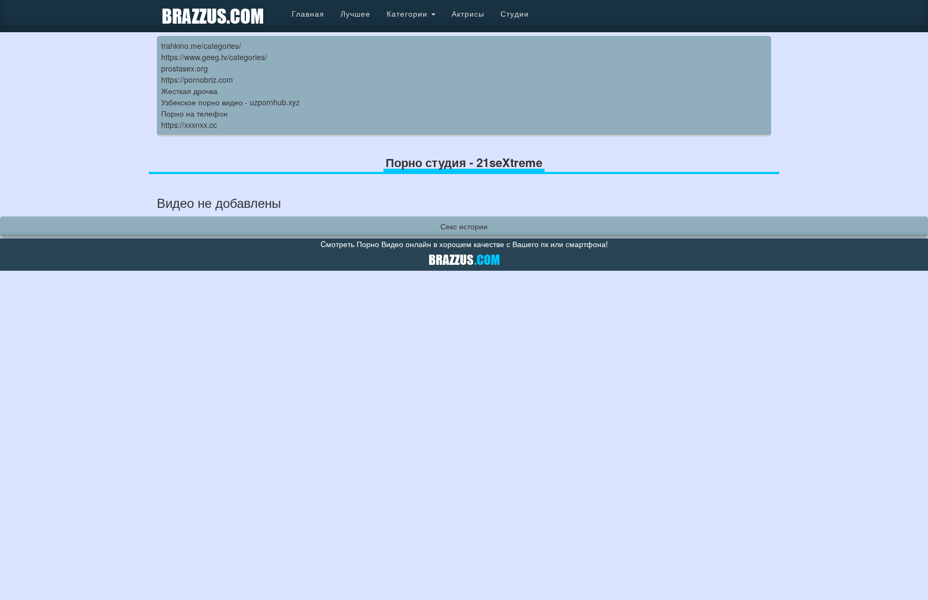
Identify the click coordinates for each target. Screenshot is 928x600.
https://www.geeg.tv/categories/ (214, 57)
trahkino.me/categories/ (201, 45)
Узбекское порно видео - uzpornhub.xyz (230, 102)
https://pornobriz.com (197, 79)
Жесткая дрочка (189, 90)
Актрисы (468, 13)
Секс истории (464, 226)
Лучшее (355, 13)
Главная (308, 13)
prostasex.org (184, 68)
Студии (515, 13)
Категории (408, 13)
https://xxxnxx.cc (189, 124)
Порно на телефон (194, 113)
